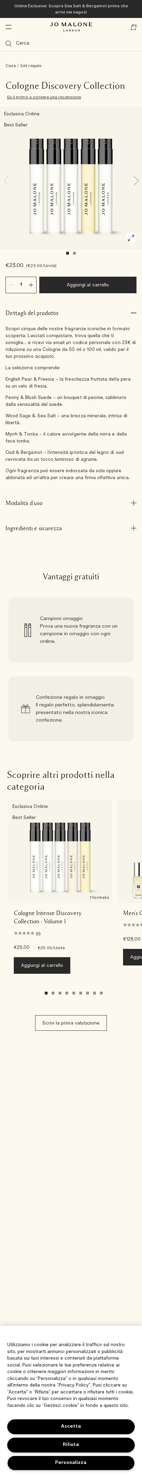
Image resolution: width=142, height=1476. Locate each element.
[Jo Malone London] (71, 26)
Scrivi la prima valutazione (71, 1023)
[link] (71, 630)
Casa (11, 65)
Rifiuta (71, 1445)
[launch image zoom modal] (130, 238)
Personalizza (71, 1463)
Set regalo (31, 65)
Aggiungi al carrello (88, 285)
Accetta (71, 1426)
